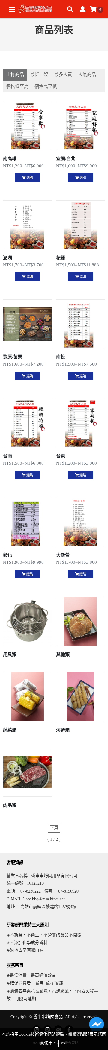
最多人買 (63, 74)
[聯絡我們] (96, 1026)
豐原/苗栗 (12, 356)
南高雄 (9, 158)
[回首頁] (36, 8)
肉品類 (9, 805)
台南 (7, 455)
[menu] (12, 9)
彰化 (7, 554)
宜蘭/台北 (65, 158)
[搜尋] (70, 9)
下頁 (54, 827)
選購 (29, 177)
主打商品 (15, 74)
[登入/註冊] (82, 9)
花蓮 (60, 257)
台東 (60, 455)
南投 (60, 356)
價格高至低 (45, 86)
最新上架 (39, 74)
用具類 (9, 654)
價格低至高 (17, 86)
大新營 (63, 554)
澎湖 (7, 257)
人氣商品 (87, 74)
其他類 (63, 654)
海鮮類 (63, 729)
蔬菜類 (9, 729)
